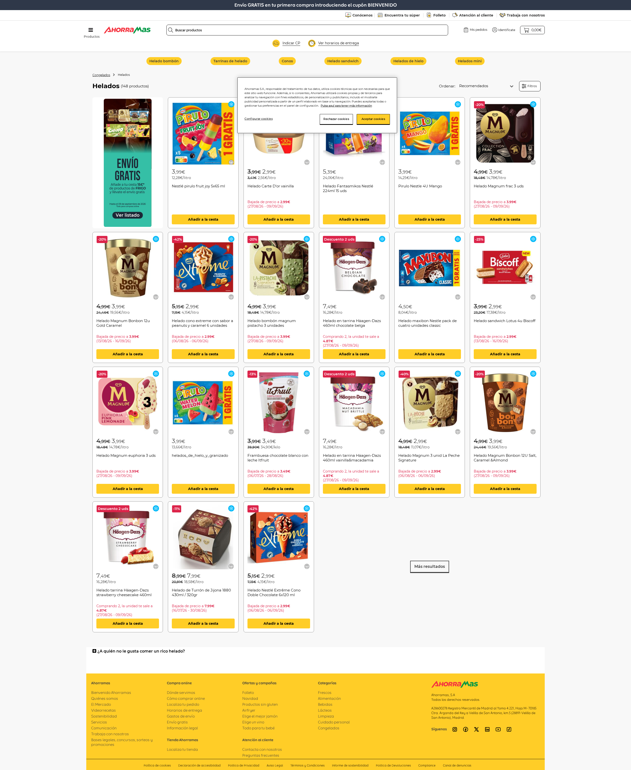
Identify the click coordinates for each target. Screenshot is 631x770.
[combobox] (307, 30)
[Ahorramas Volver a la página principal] (127, 30)
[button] (503, 30)
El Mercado (101, 704)
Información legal (182, 728)
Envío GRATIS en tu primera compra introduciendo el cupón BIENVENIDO (315, 5)
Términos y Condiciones (307, 765)
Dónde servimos (181, 692)
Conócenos (362, 15)
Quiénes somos (104, 698)
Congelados (101, 75)
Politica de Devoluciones (393, 765)
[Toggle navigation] (90, 30)
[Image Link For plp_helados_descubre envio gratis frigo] (128, 163)
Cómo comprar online (186, 698)
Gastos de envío (181, 716)
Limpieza (326, 716)
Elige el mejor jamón (260, 716)
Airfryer (248, 710)
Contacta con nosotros (262, 749)
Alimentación (329, 698)
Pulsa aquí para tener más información (346, 105)
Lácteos (325, 710)
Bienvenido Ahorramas (111, 692)
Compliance (427, 765)
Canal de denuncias (457, 765)
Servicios (99, 722)
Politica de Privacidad (243, 765)
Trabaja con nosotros (526, 15)
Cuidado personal (334, 722)
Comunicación (104, 728)
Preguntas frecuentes (260, 755)
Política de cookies (157, 765)
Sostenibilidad (104, 716)
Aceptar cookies (373, 119)
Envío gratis (177, 722)
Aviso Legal (275, 765)
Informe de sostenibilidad (350, 765)
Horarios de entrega (184, 710)
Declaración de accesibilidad (199, 765)
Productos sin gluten (260, 704)
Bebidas (325, 704)
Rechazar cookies (336, 119)
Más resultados (429, 566)
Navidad (250, 698)
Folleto (439, 15)
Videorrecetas (103, 710)
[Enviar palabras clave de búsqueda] (170, 30)
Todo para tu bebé (258, 728)
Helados (124, 75)
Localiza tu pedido (183, 704)
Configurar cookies (259, 118)
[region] (317, 105)
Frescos (325, 692)
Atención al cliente (476, 15)
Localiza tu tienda (182, 749)
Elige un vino (253, 722)
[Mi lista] (231, 162)
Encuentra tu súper (402, 15)
